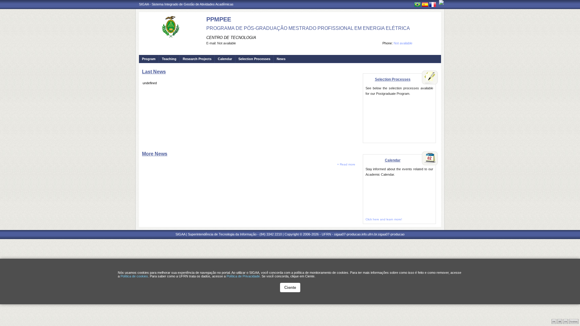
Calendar (225, 59)
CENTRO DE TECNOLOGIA (231, 37)
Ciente (290, 287)
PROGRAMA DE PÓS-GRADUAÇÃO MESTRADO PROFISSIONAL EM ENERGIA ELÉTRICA (308, 28)
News (281, 59)
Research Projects (197, 59)
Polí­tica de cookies (134, 276)
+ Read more (346, 164)
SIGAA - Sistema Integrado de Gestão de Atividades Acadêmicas (186, 4)
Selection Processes (254, 59)
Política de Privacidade (243, 276)
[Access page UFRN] (441, 2)
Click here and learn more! (384, 219)
